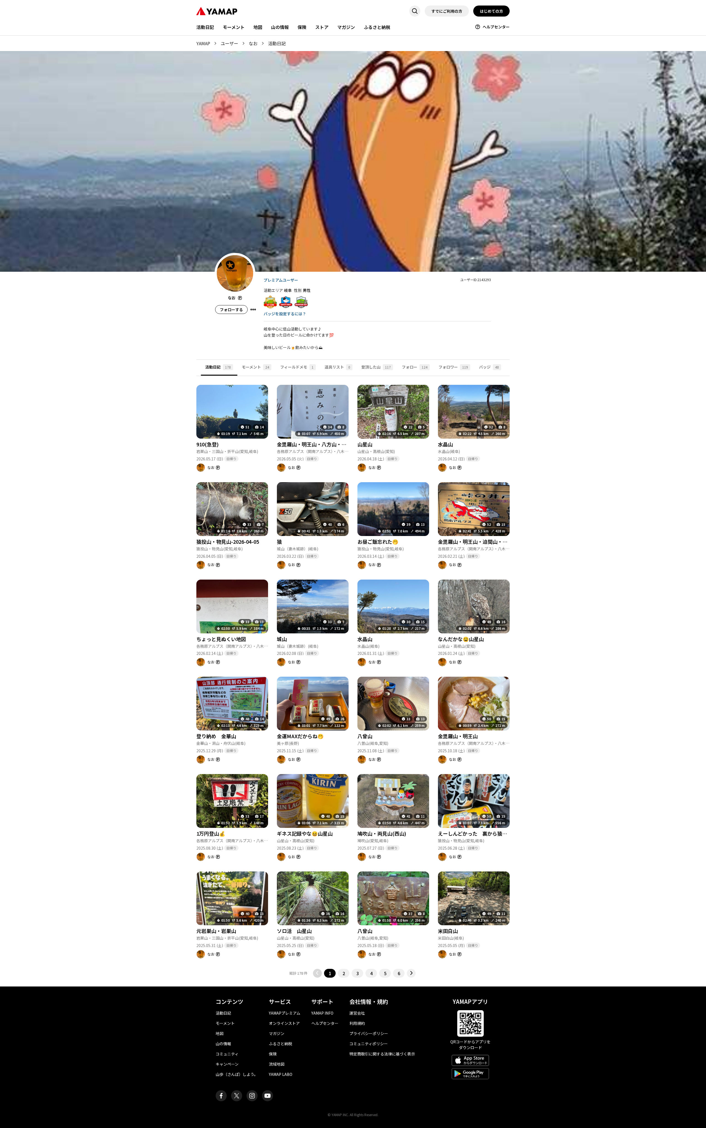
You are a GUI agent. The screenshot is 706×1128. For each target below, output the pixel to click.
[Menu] (253, 309)
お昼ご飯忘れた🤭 (377, 541)
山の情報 (280, 27)
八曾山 (364, 736)
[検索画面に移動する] (414, 11)
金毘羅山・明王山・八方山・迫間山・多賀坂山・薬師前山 (341, 444)
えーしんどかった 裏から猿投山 (475, 833)
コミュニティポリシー (368, 1043)
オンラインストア (284, 1023)
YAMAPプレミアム (284, 1013)
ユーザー (229, 43)
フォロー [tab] (414, 367)
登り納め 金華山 (216, 736)
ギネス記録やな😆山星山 (305, 833)
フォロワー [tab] (453, 367)
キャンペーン (227, 1064)
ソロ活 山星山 (294, 930)
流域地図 (276, 1064)
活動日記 (205, 27)
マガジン (346, 27)
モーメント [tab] (255, 367)
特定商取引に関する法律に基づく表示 (382, 1054)
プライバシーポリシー (368, 1033)
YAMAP (203, 43)
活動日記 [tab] (218, 367)
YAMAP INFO (322, 1013)
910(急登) (207, 444)
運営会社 (357, 1013)
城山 (282, 638)
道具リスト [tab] (337, 367)
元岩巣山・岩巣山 (216, 930)
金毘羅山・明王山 (458, 736)
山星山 (364, 444)
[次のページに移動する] (411, 973)
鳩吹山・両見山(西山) (381, 833)
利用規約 (357, 1023)
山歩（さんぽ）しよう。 (237, 1074)
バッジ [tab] (489, 367)
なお (253, 43)
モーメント (234, 27)
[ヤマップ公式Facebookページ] (221, 1095)
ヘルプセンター (496, 27)
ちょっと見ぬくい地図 (221, 638)
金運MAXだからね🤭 (300, 736)
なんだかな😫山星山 (461, 638)
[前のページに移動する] (317, 973)
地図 (257, 27)
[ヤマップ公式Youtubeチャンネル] (267, 1095)
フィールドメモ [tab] (297, 367)
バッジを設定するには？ (285, 313)
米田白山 (448, 930)
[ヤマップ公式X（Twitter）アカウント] (236, 1095)
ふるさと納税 (377, 27)
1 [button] (330, 973)
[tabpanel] (353, 677)
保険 (302, 27)
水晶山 (445, 444)
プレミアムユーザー (281, 280)
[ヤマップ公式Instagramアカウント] (252, 1095)
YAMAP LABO (280, 1074)
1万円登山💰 (210, 833)
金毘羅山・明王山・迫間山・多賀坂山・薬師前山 (492, 541)
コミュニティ (227, 1054)
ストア (321, 27)
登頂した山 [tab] (376, 367)
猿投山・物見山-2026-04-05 (227, 541)
